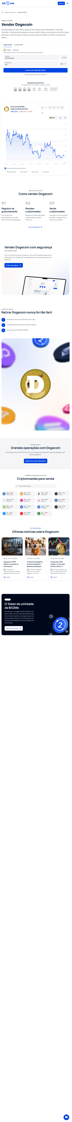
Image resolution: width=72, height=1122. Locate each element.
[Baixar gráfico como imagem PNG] (60, 118)
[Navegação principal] (67, 3)
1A (57, 107)
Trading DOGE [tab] (18, 45)
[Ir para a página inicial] (8, 3)
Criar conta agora (34, 227)
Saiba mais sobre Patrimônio (35, 461)
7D (46, 107)
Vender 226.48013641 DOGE (36, 70)
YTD (62, 107)
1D (42, 107)
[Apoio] (66, 1117)
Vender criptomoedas (10, 12)
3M (54, 107)
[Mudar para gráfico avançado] (42, 113)
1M (50, 107)
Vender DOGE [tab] (7, 45)
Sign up (61, 3)
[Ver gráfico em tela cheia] (65, 118)
